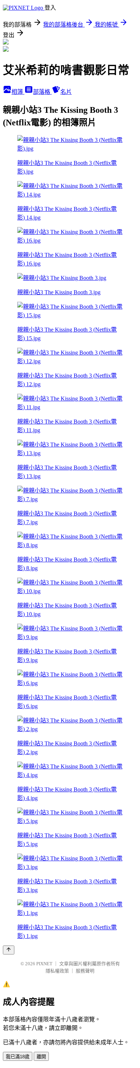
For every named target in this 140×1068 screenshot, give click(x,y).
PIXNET (44, 963)
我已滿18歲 (17, 1056)
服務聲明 (85, 971)
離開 (41, 1056)
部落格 (42, 92)
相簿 (17, 92)
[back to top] (8, 950)
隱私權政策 (57, 971)
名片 (66, 92)
